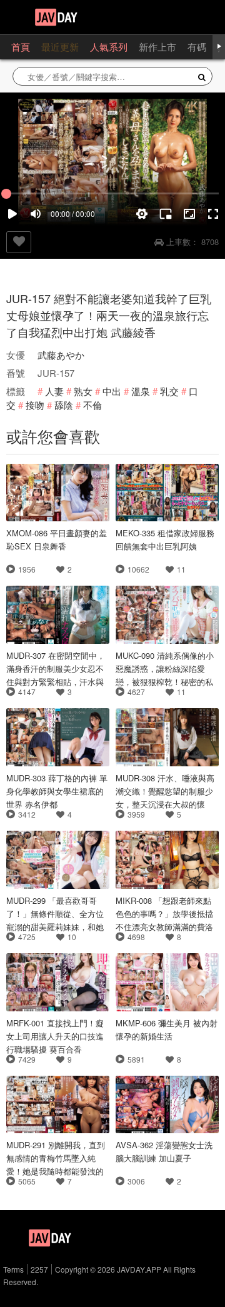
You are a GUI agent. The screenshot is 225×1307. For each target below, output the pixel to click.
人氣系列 (109, 46)
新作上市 (157, 46)
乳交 (169, 391)
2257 (39, 1269)
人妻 (54, 391)
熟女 (83, 391)
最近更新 (60, 46)
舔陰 (63, 404)
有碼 (197, 46)
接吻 (35, 404)
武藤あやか (61, 354)
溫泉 (140, 391)
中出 (111, 391)
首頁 (20, 46)
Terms (13, 1269)
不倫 (92, 404)
